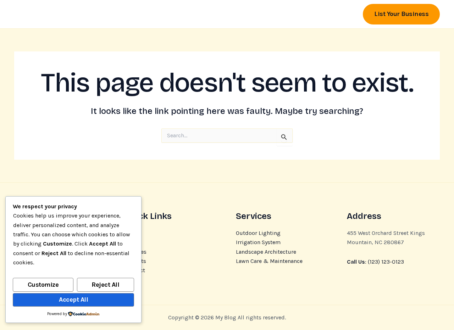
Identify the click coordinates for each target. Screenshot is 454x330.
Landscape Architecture (266, 251)
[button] (401, 14)
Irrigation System (258, 242)
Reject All (105, 284)
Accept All (73, 299)
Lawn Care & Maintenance (269, 261)
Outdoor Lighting (258, 233)
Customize (43, 284)
